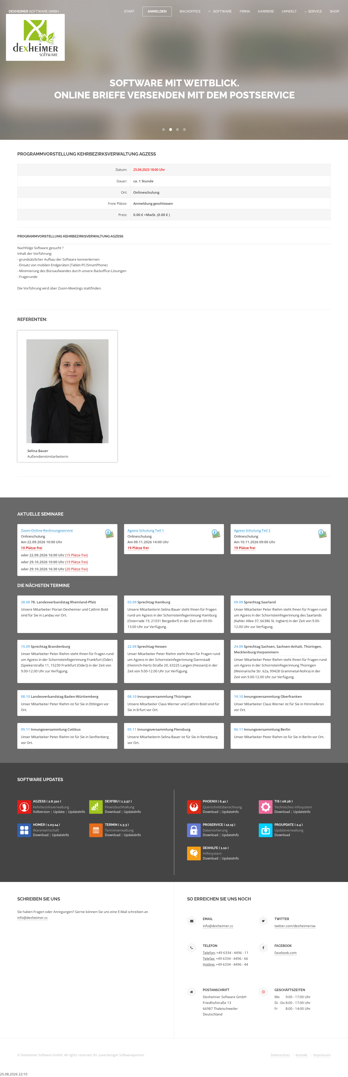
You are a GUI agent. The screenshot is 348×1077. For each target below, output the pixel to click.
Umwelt (289, 11)
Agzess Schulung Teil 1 (145, 530)
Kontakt (302, 1055)
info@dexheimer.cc (32, 917)
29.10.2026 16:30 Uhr (46, 568)
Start (129, 11)
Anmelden (157, 11)
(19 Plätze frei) (76, 561)
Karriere (266, 11)
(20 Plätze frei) (76, 568)
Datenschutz (280, 1055)
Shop (334, 11)
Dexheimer (34, 11)
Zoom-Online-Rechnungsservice (47, 530)
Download (113, 812)
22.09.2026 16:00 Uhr (46, 555)
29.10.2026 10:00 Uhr (46, 561)
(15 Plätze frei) (76, 555)
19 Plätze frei (138, 547)
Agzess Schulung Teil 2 (252, 530)
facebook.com (285, 952)
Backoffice (190, 11)
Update (59, 812)
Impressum (322, 1055)
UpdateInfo (76, 812)
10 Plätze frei (31, 547)
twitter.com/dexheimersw (294, 925)
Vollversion (42, 812)
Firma (245, 11)
